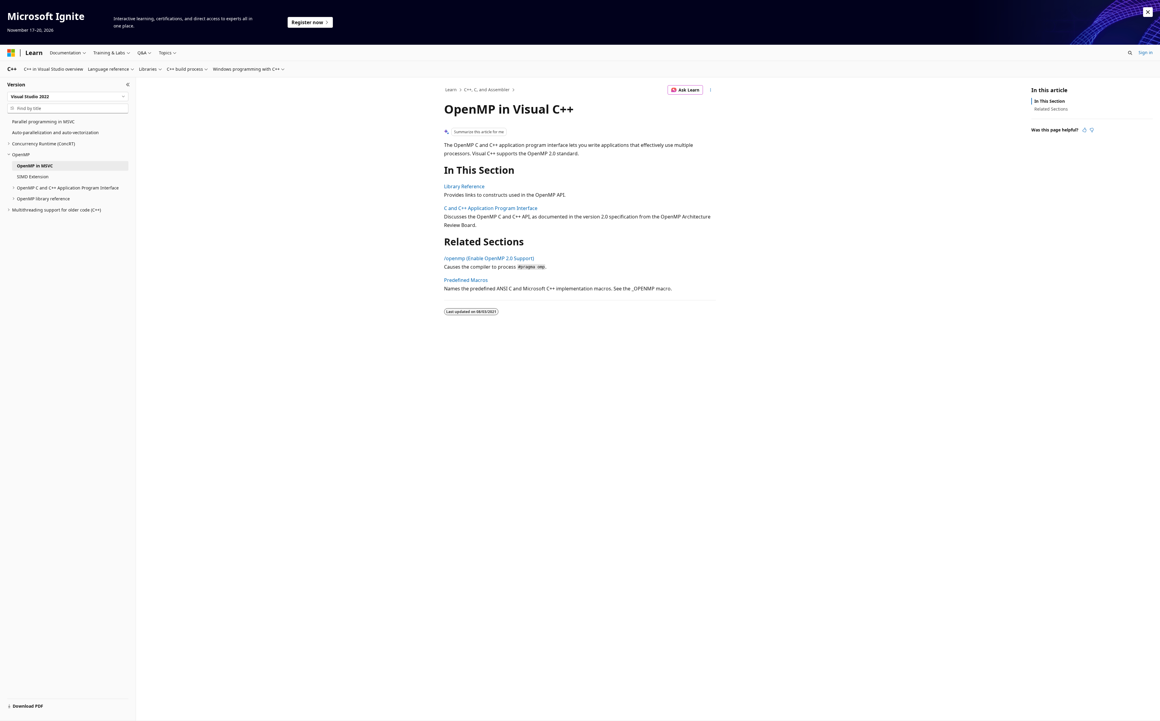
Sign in (1146, 52)
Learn (451, 89)
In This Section (1049, 101)
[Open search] (1130, 52)
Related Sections (1051, 109)
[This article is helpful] (1084, 130)
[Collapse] (128, 84)
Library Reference (464, 186)
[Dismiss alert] (1148, 12)
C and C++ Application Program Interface (490, 208)
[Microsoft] (11, 53)
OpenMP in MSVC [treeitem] (35, 166)
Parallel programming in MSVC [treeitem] (43, 121)
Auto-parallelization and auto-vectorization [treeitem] (55, 132)
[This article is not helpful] (1091, 130)
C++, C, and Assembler (487, 89)
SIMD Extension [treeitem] (33, 176)
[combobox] (67, 97)
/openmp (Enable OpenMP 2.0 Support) (489, 258)
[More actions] (710, 90)
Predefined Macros (466, 280)
